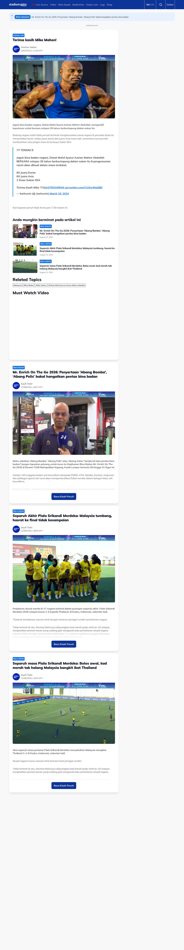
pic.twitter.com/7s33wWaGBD (83, 187)
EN (152, 4)
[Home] (17, 4)
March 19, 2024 (59, 193)
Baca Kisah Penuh (64, 496)
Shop (109, 4)
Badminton (78, 4)
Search (160, 4)
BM (148, 4)
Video (53, 4)
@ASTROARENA (54, 187)
